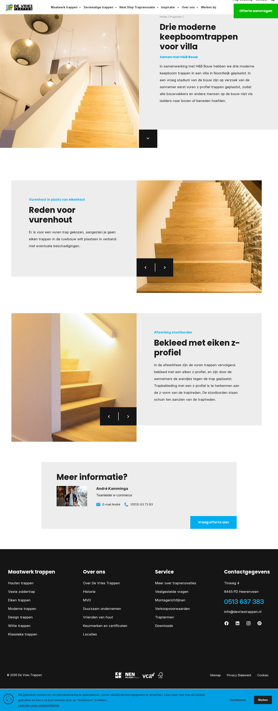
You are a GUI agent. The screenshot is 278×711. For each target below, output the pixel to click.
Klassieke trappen (22, 634)
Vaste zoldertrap (21, 592)
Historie (89, 592)
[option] (199, 236)
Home (163, 16)
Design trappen (20, 617)
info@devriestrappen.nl (243, 612)
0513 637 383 (244, 602)
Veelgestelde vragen (171, 592)
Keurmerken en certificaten (105, 626)
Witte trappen (19, 626)
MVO (87, 600)
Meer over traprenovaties (175, 583)
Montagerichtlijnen (170, 600)
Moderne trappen (22, 609)
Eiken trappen (19, 600)
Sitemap (215, 675)
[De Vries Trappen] (16, 7)
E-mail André (111, 504)
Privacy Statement (239, 675)
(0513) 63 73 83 (141, 504)
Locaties (90, 634)
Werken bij (208, 7)
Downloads (164, 626)
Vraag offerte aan (213, 522)
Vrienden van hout (98, 617)
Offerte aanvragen (255, 11)
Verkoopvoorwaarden (172, 609)
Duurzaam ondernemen (102, 609)
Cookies (262, 675)
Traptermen (164, 617)
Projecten (176, 16)
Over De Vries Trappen (101, 583)
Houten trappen (21, 583)
